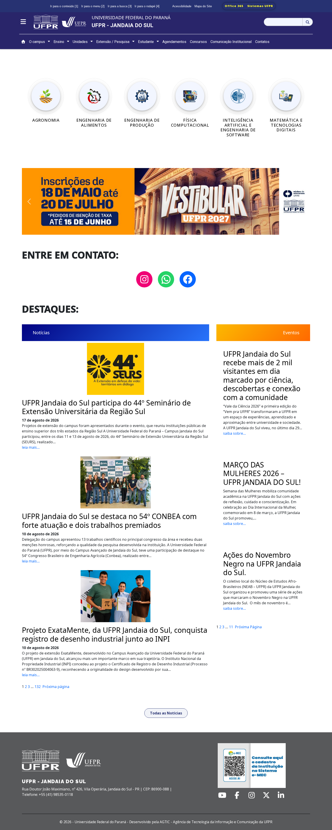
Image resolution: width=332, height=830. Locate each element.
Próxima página (55, 686)
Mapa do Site (203, 6)
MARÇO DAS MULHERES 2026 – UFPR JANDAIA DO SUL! (262, 473)
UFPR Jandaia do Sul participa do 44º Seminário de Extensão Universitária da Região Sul (106, 407)
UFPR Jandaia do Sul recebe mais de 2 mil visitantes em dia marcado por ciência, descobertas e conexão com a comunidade (261, 376)
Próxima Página (248, 626)
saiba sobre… (234, 433)
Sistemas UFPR (260, 6)
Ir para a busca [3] (120, 6)
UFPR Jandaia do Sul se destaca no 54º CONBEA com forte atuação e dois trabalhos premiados (109, 520)
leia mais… (31, 447)
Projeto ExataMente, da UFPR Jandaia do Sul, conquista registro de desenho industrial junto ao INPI (114, 634)
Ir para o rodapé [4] (147, 6)
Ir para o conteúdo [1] (64, 6)
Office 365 (234, 6)
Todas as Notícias (166, 713)
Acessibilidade (181, 6)
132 (38, 686)
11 (231, 626)
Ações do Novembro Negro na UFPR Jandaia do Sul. (262, 564)
